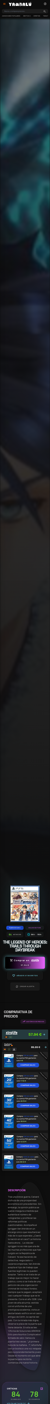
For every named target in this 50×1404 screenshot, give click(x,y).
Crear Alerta (25, 986)
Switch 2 (27, 16)
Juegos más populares (11, 16)
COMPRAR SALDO (27, 1065)
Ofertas (36, 16)
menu (4, 4)
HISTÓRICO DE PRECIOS (33, 1021)
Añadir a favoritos (25, 975)
